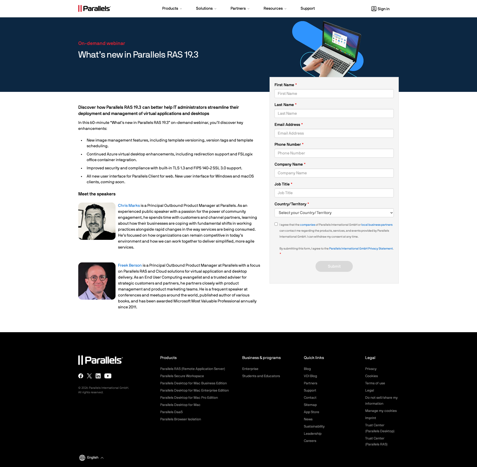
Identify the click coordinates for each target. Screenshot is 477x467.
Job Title (283, 184)
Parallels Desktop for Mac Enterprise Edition (194, 390)
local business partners (377, 224)
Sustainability (314, 426)
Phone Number (289, 144)
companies (307, 224)
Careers (310, 441)
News (308, 419)
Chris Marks (129, 206)
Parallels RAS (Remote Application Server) (192, 369)
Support (310, 390)
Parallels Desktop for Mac (180, 405)
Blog (307, 369)
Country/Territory (291, 204)
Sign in (384, 9)
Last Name (285, 105)
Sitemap (310, 405)
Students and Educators (261, 376)
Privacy (371, 369)
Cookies (371, 376)
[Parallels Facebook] (80, 375)
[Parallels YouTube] (108, 375)
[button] (172, 9)
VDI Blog (310, 376)
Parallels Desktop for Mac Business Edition (193, 383)
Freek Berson (130, 265)
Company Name (289, 164)
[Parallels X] (89, 375)
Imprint (370, 418)
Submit (334, 266)
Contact (310, 397)
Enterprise (250, 369)
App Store (311, 412)
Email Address (288, 125)
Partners (310, 383)
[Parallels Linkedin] (98, 375)
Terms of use (375, 383)
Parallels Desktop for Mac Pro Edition (189, 397)
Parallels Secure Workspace (182, 376)
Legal (369, 390)
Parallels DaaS (171, 412)
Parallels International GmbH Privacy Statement (361, 248)
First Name (285, 85)
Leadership (312, 433)
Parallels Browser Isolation (180, 419)
